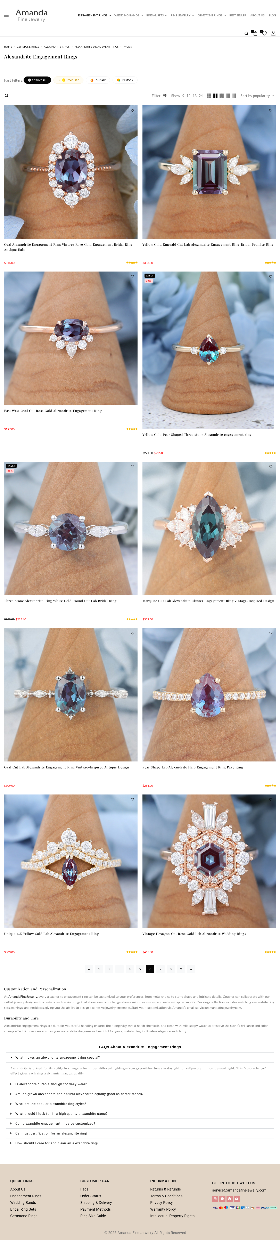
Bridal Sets (155, 15)
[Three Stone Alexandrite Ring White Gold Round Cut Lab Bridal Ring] (71, 528)
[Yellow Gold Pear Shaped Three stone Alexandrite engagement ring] (209, 350)
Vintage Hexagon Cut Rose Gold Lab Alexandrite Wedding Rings (194, 933)
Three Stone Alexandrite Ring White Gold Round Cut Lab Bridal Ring (60, 601)
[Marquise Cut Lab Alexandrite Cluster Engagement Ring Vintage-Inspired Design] (209, 528)
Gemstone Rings (210, 15)
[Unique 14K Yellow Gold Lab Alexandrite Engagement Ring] (71, 861)
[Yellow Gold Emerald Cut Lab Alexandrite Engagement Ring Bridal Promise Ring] (209, 172)
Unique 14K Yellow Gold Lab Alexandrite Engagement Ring (51, 933)
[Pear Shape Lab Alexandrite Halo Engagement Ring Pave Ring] (209, 694)
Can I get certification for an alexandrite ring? (51, 1133)
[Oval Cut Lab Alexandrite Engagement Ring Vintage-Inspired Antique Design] (71, 694)
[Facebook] (222, 1199)
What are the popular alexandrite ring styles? (50, 1104)
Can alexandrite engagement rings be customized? (55, 1123)
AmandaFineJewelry (22, 996)
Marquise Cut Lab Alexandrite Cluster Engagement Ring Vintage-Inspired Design (208, 601)
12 (188, 95)
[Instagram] (215, 1199)
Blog (272, 15)
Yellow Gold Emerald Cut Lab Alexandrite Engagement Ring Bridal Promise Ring (208, 244)
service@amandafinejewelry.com (239, 1190)
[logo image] (31, 15)
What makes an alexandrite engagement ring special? (57, 1057)
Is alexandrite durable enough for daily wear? (51, 1084)
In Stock (127, 80)
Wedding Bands (126, 15)
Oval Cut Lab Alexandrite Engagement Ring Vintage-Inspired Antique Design (66, 767)
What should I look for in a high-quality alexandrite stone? (61, 1114)
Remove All (39, 80)
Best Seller (237, 15)
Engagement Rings (92, 15)
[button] (140, 1057)
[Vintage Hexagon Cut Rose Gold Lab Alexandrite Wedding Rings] (209, 861)
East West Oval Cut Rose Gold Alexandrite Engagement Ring (53, 411)
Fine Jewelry (180, 15)
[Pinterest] (230, 1199)
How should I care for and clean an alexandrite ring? (57, 1143)
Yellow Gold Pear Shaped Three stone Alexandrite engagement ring (197, 434)
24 (201, 95)
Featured (73, 80)
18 (194, 95)
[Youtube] (237, 1199)
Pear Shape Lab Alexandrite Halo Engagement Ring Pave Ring (192, 767)
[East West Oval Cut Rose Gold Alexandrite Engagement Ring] (71, 338)
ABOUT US (257, 15)
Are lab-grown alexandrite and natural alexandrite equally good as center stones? (79, 1094)
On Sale (101, 80)
